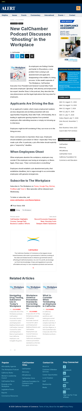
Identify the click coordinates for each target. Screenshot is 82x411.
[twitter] (33, 267)
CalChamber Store (65, 154)
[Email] (27, 56)
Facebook (67, 370)
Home (12, 20)
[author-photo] (11, 309)
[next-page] (14, 350)
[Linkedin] (22, 56)
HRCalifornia (63, 151)
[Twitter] (17, 56)
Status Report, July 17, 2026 (68, 118)
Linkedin (66, 376)
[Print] (32, 56)
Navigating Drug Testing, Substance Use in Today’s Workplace (17, 300)
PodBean (13, 189)
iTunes (36, 186)
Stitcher (52, 186)
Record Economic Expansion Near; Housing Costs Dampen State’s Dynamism (45, 221)
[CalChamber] (33, 239)
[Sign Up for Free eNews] (64, 392)
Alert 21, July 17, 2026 (66, 115)
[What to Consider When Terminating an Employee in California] (50, 288)
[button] (78, 8)
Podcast (21, 23)
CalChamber (19, 20)
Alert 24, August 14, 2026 (68, 105)
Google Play (44, 186)
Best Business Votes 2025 (68, 128)
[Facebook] (12, 56)
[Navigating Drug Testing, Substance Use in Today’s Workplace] (17, 288)
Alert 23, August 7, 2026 (67, 108)
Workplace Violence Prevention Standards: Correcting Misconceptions (33, 301)
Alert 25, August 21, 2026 (68, 102)
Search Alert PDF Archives (68, 131)
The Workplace (26, 210)
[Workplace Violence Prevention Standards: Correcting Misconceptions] (33, 288)
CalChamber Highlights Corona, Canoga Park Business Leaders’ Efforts (20, 221)
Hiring (18, 210)
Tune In (23, 189)
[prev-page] (11, 350)
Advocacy (62, 147)
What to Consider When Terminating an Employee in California (49, 300)
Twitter (66, 382)
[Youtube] (64, 385)
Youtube (66, 389)
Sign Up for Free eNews (70, 396)
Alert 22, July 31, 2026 (66, 112)
